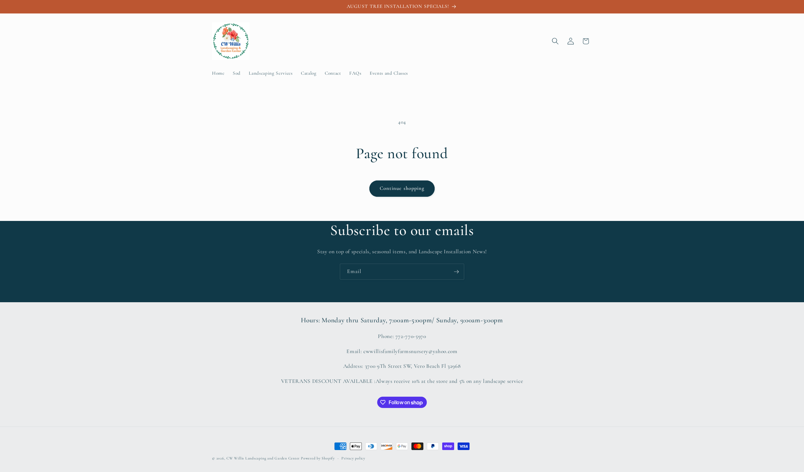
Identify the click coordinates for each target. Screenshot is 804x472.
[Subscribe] (456, 272)
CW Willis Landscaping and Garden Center (263, 458)
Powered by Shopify (318, 458)
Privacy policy (353, 458)
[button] (555, 41)
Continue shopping (402, 188)
